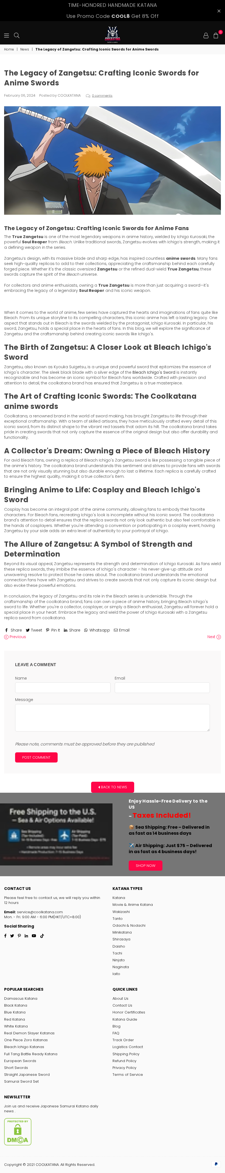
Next (211, 636)
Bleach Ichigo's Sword (154, 372)
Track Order (123, 1040)
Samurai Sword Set (21, 1081)
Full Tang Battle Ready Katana (30, 1054)
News (24, 49)
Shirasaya (121, 939)
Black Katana (15, 1005)
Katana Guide (125, 1019)
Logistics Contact (128, 1046)
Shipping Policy (126, 1054)
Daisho (119, 946)
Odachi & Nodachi (129, 925)
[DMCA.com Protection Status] (18, 1144)
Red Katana (14, 1019)
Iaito (116, 973)
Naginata (121, 967)
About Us (120, 998)
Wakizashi (121, 911)
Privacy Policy (124, 1067)
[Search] (17, 35)
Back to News (113, 786)
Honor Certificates (129, 1012)
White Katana (16, 1026)
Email (120, 678)
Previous (17, 636)
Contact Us (122, 1005)
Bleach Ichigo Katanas (24, 1046)
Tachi (117, 953)
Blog (116, 1026)
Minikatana (122, 932)
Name (21, 678)
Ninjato (119, 960)
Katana (119, 897)
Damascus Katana (20, 998)
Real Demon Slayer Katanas (29, 1033)
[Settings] (206, 35)
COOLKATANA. (47, 1164)
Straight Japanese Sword (27, 1074)
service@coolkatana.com (39, 912)
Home (9, 49)
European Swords (20, 1060)
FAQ (116, 1033)
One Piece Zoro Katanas (26, 1040)
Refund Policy (124, 1060)
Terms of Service (128, 1074)
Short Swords (16, 1067)
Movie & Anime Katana (133, 904)
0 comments (102, 95)
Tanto (118, 918)
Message (24, 699)
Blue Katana (15, 1012)
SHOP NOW (145, 865)
